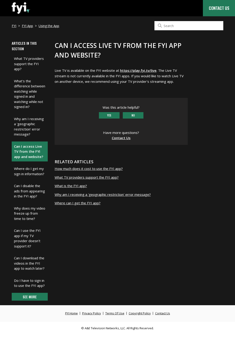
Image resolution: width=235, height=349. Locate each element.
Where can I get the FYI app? (78, 203)
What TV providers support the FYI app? (29, 63)
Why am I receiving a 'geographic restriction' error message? (29, 126)
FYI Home (71, 313)
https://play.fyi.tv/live (138, 70)
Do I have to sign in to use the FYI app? (29, 283)
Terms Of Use (114, 313)
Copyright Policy (140, 313)
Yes (109, 115)
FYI (14, 26)
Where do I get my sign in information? (29, 171)
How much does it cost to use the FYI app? (89, 168)
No (133, 115)
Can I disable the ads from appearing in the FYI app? (29, 190)
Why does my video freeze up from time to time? (29, 213)
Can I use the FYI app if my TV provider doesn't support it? (27, 238)
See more (30, 296)
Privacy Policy (91, 313)
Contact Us (219, 8)
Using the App (49, 26)
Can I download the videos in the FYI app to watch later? (29, 263)
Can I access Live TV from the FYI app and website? (28, 151)
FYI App (27, 26)
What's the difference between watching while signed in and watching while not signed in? (29, 94)
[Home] (21, 13)
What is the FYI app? (71, 185)
